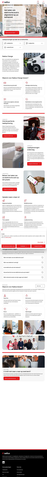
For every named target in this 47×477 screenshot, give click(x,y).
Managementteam (20, 474)
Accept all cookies (38, 246)
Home (5, 7)
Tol (3, 474)
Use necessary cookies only (9, 246)
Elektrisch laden (5, 472)
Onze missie (19, 472)
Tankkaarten (4, 469)
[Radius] (6, 2)
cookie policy (8, 237)
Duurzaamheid (20, 469)
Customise (23, 246)
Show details (40, 242)
